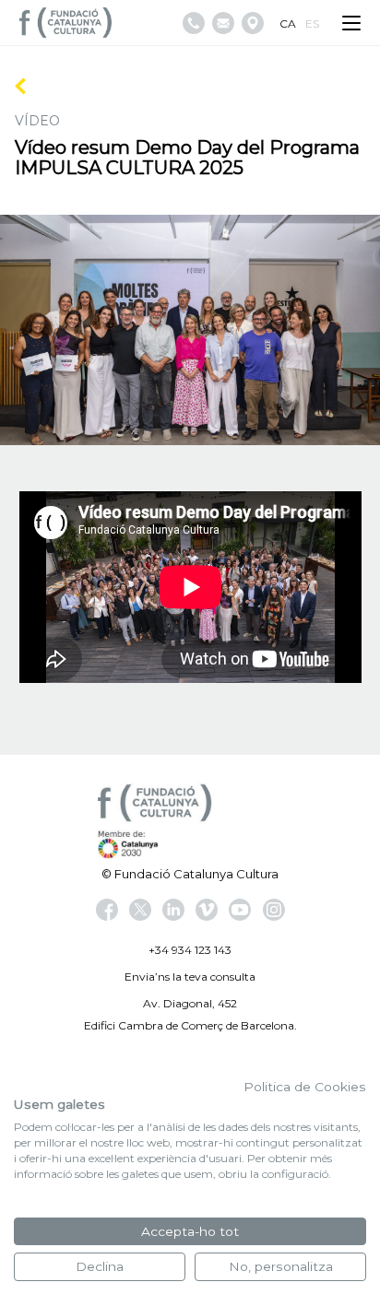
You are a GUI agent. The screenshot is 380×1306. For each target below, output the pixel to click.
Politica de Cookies (304, 1086)
